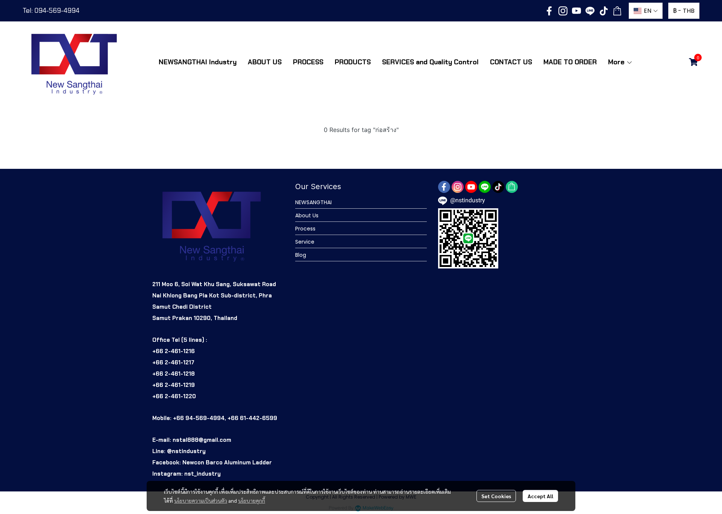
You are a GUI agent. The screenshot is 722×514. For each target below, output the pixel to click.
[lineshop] (617, 11)
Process (305, 228)
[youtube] (576, 11)
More (617, 62)
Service (304, 242)
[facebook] (549, 11)
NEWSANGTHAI (313, 202)
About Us (307, 215)
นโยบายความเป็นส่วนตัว (200, 500)
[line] (590, 11)
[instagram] (563, 11)
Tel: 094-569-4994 (51, 10)
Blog (300, 255)
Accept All (540, 496)
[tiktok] (604, 11)
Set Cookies (496, 496)
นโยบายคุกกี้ (251, 500)
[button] (646, 11)
